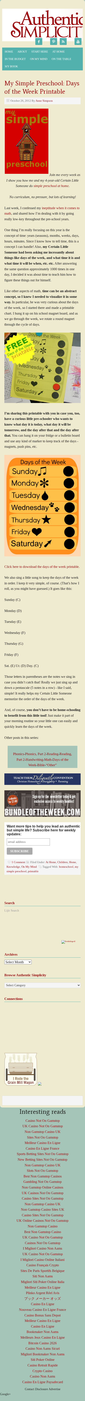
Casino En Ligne (42, 1304)
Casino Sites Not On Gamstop (42, 1198)
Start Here (39, 51)
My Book (10, 67)
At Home (57, 52)
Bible (41, 765)
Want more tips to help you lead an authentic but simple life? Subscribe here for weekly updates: (43, 830)
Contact (29, 1389)
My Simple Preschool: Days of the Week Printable (41, 87)
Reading (52, 754)
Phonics (18, 754)
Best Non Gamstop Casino (42, 1232)
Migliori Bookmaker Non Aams (43, 1354)
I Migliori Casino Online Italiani (42, 1260)
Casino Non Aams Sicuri (43, 1348)
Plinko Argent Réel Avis (42, 1293)
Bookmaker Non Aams (42, 1332)
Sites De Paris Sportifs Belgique (42, 1271)
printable (33, 871)
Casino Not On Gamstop (43, 1120)
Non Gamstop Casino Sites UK (42, 1209)
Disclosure (41, 1389)
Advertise (54, 1389)
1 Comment (18, 862)
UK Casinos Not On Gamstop (42, 1193)
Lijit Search (11, 910)
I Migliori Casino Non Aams (42, 1248)
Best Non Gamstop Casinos (43, 1176)
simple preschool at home (51, 186)
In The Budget (14, 59)
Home (9, 51)
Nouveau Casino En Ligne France (42, 1309)
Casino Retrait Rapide (42, 1365)
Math (47, 759)
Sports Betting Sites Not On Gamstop (42, 1154)
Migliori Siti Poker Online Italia (42, 1282)
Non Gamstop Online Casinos (42, 1187)
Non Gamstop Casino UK (43, 1132)
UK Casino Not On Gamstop (42, 1126)
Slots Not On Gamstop (42, 1170)
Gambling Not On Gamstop (42, 1182)
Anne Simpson (44, 100)
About (21, 52)
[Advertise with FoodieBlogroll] (68, 941)
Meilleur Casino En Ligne (42, 1143)
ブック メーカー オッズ (42, 1298)
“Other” (51, 765)
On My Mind (37, 59)
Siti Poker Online (42, 1359)
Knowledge (13, 866)
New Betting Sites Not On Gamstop (42, 1159)
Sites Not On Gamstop (42, 1137)
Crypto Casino (42, 1371)
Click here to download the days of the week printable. (42, 567)
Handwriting (34, 759)
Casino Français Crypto (42, 1265)
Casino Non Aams (42, 1376)
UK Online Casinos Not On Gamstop (42, 1220)
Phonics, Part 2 (35, 754)
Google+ (5, 1394)
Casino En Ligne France (42, 1148)
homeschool (66, 866)
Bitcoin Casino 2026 (42, 1343)
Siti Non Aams (42, 1276)
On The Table (60, 59)
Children (62, 862)
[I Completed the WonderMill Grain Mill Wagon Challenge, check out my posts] (20, 1084)
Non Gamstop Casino (43, 1226)
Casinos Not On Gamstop (42, 1243)
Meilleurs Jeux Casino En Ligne (42, 1337)
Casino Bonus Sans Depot (42, 1315)
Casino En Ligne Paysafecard (42, 1382)
